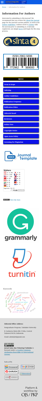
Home (4, 7)
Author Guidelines (8, 25)
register (31, 25)
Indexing (7, 90)
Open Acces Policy (11, 136)
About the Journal (32, 20)
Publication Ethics (11, 107)
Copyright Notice (10, 131)
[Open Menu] (2, 2)
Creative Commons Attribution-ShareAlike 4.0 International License (18, 352)
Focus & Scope (9, 84)
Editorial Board (10, 113)
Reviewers (8, 119)
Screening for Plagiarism (13, 142)
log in (21, 29)
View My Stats (15, 200)
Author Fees (8, 124)
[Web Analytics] (6, 200)
